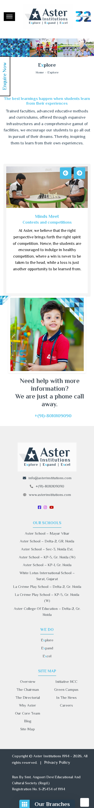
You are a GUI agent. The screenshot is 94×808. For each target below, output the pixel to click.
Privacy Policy (57, 762)
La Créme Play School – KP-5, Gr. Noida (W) (47, 597)
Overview (27, 681)
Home (40, 72)
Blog (27, 721)
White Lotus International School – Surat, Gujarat (47, 576)
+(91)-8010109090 (50, 486)
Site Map (27, 729)
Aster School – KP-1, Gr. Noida (47, 565)
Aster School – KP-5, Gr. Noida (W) (47, 557)
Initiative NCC (66, 681)
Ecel (47, 656)
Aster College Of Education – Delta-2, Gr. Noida (47, 611)
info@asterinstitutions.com (50, 478)
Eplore (47, 640)
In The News (66, 697)
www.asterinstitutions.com (50, 494)
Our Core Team (27, 713)
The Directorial (28, 697)
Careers (66, 705)
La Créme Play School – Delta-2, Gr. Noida (47, 586)
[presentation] (65, 173)
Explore (53, 72)
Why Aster (27, 705)
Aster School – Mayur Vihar (47, 533)
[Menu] (9, 16)
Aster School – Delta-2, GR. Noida (47, 541)
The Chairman (28, 689)
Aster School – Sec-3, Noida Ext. (47, 549)
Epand (47, 648)
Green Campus (66, 689)
